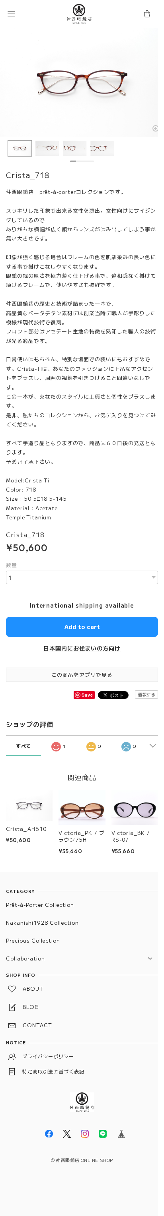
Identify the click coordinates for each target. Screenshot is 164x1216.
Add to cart (82, 626)
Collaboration (25, 958)
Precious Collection (33, 940)
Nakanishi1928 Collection (42, 922)
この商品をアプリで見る (82, 674)
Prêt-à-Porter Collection (40, 904)
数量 (11, 565)
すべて (23, 745)
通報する (146, 694)
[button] (11, 14)
